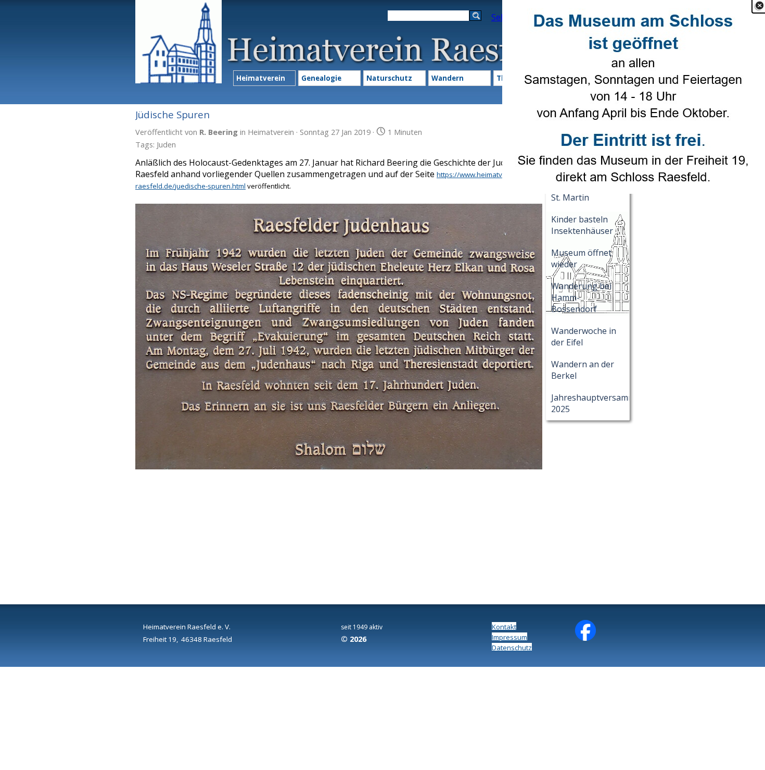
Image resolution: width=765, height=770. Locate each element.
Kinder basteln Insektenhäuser (582, 225)
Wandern (447, 78)
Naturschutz (389, 78)
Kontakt (504, 626)
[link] (633, 97)
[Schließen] (759, 5)
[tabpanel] (195, 632)
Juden (166, 144)
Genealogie (321, 78)
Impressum (509, 637)
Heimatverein (260, 78)
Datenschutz (512, 647)
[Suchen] (475, 15)
